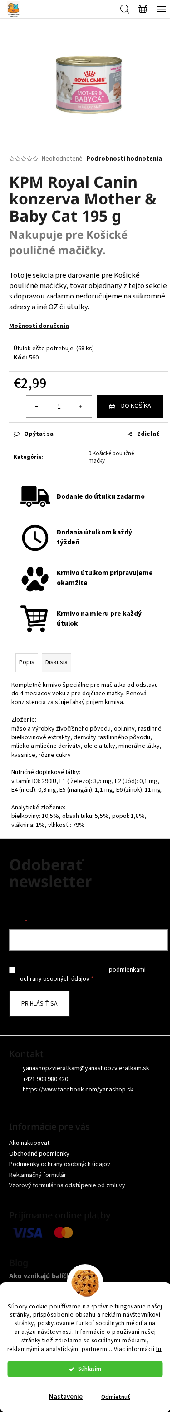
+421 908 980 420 (45, 1079)
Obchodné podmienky (39, 1153)
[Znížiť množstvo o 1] (37, 406)
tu (159, 1349)
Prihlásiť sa (39, 1003)
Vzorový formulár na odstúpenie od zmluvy (67, 1185)
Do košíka (136, 406)
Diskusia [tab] (56, 662)
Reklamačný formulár (37, 1175)
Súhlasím (89, 1369)
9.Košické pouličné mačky (111, 457)
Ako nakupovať (29, 1143)
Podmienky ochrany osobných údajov (59, 1164)
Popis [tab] (26, 662)
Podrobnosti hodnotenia (124, 159)
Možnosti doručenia (39, 326)
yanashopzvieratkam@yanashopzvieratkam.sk (86, 1068)
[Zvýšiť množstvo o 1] (81, 406)
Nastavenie (66, 1397)
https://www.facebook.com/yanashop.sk (78, 1089)
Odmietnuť (115, 1397)
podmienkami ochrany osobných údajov (83, 974)
